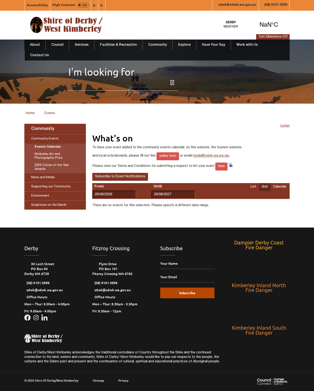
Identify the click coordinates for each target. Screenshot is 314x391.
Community (157, 45)
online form (167, 156)
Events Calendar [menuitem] (48, 146)
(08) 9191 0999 (275, 5)
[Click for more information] (28, 317)
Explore (184, 45)
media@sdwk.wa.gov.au (211, 156)
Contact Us (39, 55)
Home (30, 113)
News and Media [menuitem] (43, 177)
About (35, 45)
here (221, 166)
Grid (264, 187)
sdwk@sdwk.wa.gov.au (237, 5)
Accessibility (37, 5)
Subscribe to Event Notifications (120, 176)
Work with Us (247, 45)
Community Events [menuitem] (45, 138)
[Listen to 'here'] (231, 165)
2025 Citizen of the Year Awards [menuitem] (52, 167)
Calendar (279, 187)
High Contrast (69, 4)
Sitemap (98, 380)
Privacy (123, 380)
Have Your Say (213, 45)
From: (99, 186)
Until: (158, 186)
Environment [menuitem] (40, 195)
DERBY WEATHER (250, 24)
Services (82, 45)
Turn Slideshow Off (273, 37)
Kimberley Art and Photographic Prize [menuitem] (48, 156)
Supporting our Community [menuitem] (50, 186)
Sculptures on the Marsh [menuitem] (48, 205)
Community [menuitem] (42, 129)
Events (49, 113)
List (253, 187)
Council (57, 45)
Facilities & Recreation (118, 45)
